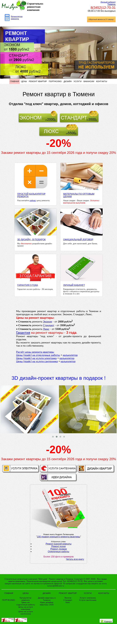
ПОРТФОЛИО (55, 81)
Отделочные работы (58, 551)
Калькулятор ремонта (17, 17)
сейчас (33, 200)
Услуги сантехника (87, 600)
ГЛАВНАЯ (14, 81)
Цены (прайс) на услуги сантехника (37, 361)
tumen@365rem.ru (55, 586)
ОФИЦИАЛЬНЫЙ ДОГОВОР (78, 239)
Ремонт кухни (58, 546)
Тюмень (111, 4)
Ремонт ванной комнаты (58, 544)
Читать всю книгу (75, 559)
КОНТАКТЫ (101, 81)
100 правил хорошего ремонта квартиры (58, 536)
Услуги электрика (88, 598)
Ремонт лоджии (58, 549)
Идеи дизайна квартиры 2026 (47, 603)
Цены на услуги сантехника (25, 612)
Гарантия (23, 332)
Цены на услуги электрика (25, 608)
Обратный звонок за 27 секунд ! (101, 19)
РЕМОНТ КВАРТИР (38, 81)
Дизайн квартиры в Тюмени (47, 599)
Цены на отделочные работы (25, 603)
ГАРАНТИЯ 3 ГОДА (27, 285)
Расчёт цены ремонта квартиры (35, 352)
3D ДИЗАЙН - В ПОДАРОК (31, 239)
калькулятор (70, 355)
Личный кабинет (108, 2)
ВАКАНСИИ (88, 81)
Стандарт (48, 325)
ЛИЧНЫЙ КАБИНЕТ (74, 285)
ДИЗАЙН (68, 81)
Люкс (46, 329)
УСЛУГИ (77, 81)
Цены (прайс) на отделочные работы (38, 355)
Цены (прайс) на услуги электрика (36, 358)
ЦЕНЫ (24, 81)
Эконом (47, 321)
